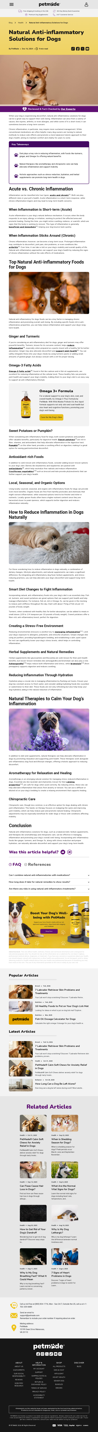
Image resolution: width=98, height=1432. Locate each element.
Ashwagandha (16, 663)
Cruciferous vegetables (21, 471)
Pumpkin (13, 445)
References (39, 864)
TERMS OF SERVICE (39, 1388)
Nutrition (38, 1002)
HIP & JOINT (59, 1374)
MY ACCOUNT (39, 1369)
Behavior (38, 1080)
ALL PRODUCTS (59, 1366)
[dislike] (69, 852)
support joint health (66, 351)
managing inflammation (67, 632)
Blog (10, 23)
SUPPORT (39, 1372)
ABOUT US (19, 1366)
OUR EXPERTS (18, 1370)
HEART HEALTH (59, 1377)
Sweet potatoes (66, 439)
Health (20, 23)
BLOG (79, 1366)
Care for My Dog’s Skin (51, 417)
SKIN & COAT (59, 1370)
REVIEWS (19, 1380)
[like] (62, 852)
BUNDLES (59, 1384)
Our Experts (68, 109)
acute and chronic (59, 195)
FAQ (17, 864)
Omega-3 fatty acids (20, 371)
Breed (37, 986)
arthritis (13, 247)
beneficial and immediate (22, 227)
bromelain (76, 663)
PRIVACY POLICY (38, 1392)
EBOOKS (59, 1388)
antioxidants (15, 468)
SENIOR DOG (59, 1381)
